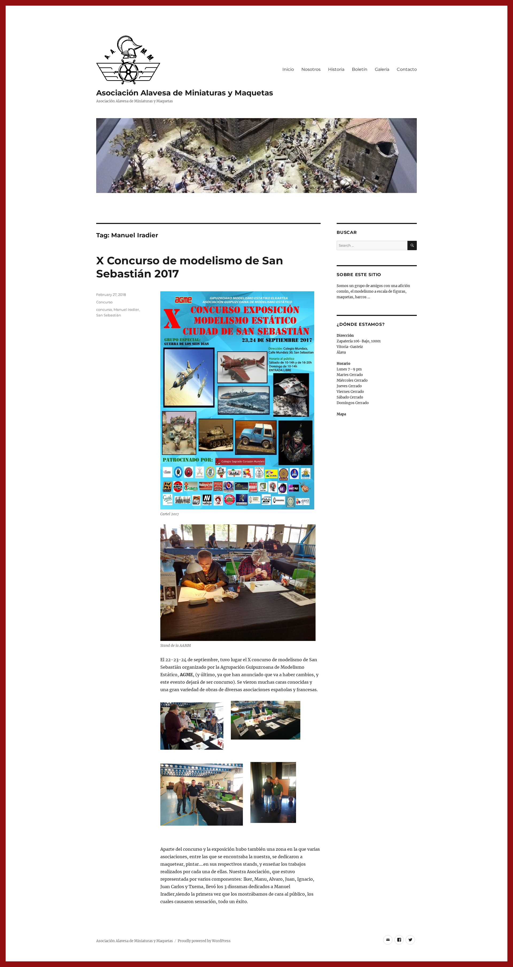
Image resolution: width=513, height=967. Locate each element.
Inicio (288, 69)
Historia (336, 69)
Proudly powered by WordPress (204, 941)
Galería (382, 69)
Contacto (407, 69)
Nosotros (311, 69)
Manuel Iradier (126, 309)
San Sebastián (108, 315)
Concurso (104, 302)
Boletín (359, 69)
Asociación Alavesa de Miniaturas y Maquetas (184, 92)
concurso (104, 309)
